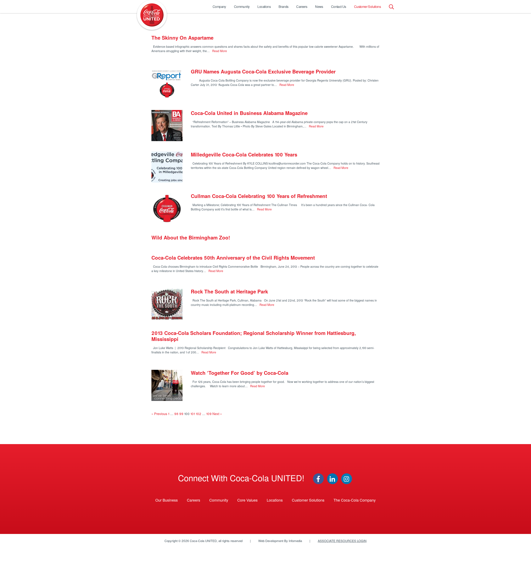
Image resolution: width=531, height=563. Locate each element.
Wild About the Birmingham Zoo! (190, 237)
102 (198, 413)
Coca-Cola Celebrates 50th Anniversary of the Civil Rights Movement (233, 257)
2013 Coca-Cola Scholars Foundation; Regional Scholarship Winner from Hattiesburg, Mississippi (253, 335)
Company (219, 6)
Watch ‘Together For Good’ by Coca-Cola (239, 372)
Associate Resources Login (342, 541)
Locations (264, 6)
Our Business (166, 500)
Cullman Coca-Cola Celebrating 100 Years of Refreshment (259, 195)
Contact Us (338, 6)
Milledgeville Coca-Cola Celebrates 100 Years (244, 154)
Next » (217, 413)
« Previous (159, 413)
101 (192, 413)
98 (176, 413)
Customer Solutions (367, 6)
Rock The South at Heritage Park (229, 291)
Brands (283, 6)
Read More (219, 51)
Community (242, 6)
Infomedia (295, 541)
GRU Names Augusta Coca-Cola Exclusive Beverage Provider (263, 71)
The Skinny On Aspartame (182, 37)
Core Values (247, 500)
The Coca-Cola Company (355, 500)
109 (209, 413)
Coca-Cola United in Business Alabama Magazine (249, 112)
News (319, 6)
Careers (301, 6)
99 (181, 413)
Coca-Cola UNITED (152, 15)
